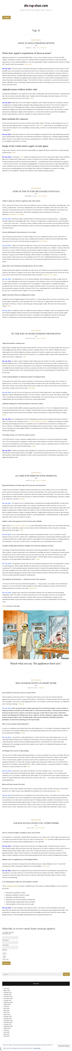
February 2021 (8, 992)
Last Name (5, 945)
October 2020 (7, 1000)
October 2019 (7, 1024)
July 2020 (6, 1006)
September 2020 (8, 1002)
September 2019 (8, 1026)
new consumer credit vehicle (20, 525)
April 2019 (6, 1036)
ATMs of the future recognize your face (36, 191)
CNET (41, 125)
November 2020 (8, 998)
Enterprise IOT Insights (17, 214)
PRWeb (22, 499)
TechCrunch (28, 64)
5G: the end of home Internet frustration (36, 333)
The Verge (31, 388)
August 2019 (7, 1028)
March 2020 (7, 1014)
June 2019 (6, 1032)
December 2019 (8, 1020)
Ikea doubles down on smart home (36, 683)
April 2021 (6, 988)
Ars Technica (43, 241)
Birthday (4, 950)
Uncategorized (36, 40)
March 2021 (7, 990)
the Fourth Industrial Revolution (37, 421)
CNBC (32, 98)
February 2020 (8, 1016)
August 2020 (7, 1004)
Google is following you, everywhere (36, 823)
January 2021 (7, 994)
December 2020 (8, 996)
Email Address (7, 934)
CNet (24, 357)
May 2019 (6, 1034)
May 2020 (6, 1010)
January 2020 (7, 1018)
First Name (5, 940)
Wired (33, 446)
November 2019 (8, 1022)
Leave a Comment (41, 47)
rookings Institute (12, 886)
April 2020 (6, 1012)
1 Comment (41, 687)
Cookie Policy (36, 1048)
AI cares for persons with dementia (36, 475)
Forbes (23, 733)
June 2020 (6, 1008)
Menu (7, 17)
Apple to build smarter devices (36, 43)
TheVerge (21, 704)
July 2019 (6, 1030)
